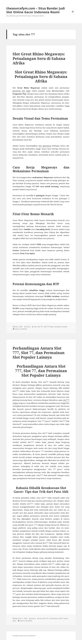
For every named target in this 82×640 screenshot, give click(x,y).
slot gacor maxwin (60, 327)
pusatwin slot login (21, 91)
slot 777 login (48, 327)
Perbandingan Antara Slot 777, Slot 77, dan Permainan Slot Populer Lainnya (38, 353)
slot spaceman (45, 146)
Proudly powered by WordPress (24, 636)
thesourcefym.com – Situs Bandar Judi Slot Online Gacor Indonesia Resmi (35, 10)
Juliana (33, 618)
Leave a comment (21, 329)
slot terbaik (53, 618)
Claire (28, 327)
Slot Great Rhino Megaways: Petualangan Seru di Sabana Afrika (39, 58)
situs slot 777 (38, 327)
